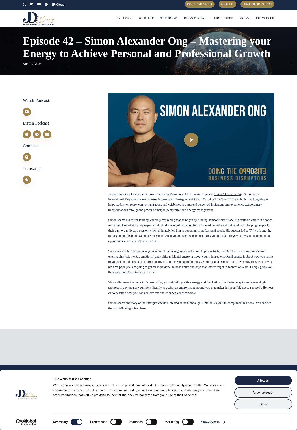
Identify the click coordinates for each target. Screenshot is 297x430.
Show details (210, 422)
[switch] (116, 422)
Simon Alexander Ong (228, 194)
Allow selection (263, 392)
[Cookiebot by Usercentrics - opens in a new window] (26, 422)
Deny (263, 404)
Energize (181, 199)
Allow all (263, 380)
